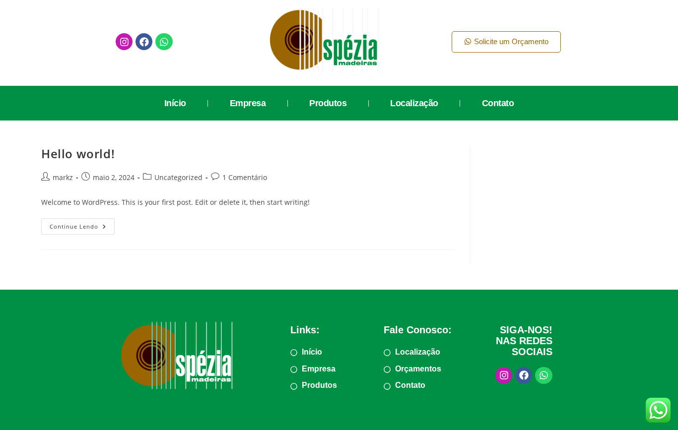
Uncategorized (178, 177)
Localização (414, 103)
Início (175, 103)
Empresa (248, 103)
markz (63, 177)
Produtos (327, 103)
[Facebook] (144, 41)
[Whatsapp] (163, 41)
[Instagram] (124, 41)
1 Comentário (244, 177)
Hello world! (78, 153)
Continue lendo (82, 224)
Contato (498, 103)
